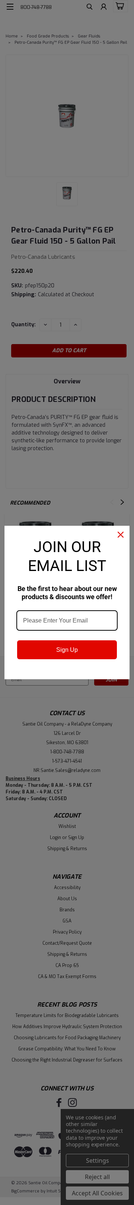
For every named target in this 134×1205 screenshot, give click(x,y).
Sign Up (67, 650)
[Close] (121, 535)
